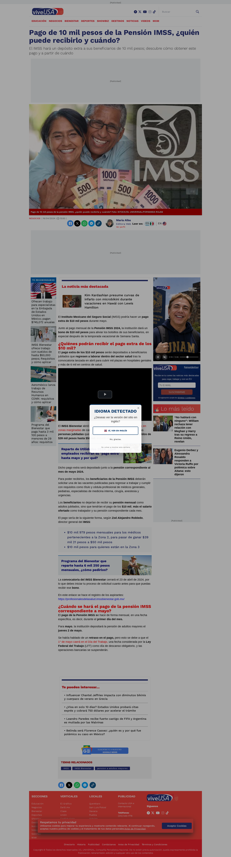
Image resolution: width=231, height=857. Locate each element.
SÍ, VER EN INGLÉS (116, 430)
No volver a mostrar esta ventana (115, 447)
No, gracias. (115, 439)
